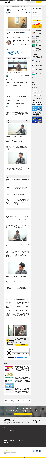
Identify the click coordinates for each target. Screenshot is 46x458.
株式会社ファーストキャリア (26, 32)
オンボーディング (23, 400)
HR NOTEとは (21, 440)
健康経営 (18, 400)
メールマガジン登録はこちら (21, 344)
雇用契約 (40, 95)
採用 (33, 78)
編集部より (33, 84)
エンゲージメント (35, 95)
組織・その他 (19, 433)
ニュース (17, 440)
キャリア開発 (11, 433)
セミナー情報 (5, 440)
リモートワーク (28, 400)
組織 (33, 80)
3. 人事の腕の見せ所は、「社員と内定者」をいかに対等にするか (14, 53)
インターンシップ (7, 400)
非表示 (9, 49)
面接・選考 (11, 430)
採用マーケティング (13, 400)
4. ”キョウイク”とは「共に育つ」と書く (12, 54)
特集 (13, 440)
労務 (33, 82)
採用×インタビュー (10, 13)
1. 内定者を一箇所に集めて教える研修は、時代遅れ (13, 51)
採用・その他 (14, 430)
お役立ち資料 (10, 440)
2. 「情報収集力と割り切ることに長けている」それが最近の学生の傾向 (15, 52)
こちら (40, 18)
